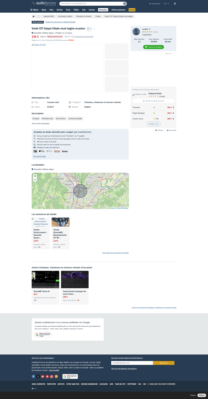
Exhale (98, 16)
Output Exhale (155, 93)
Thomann (136, 107)
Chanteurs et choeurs (83, 16)
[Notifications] (174, 3)
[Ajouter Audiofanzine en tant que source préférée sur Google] (43, 334)
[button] (35, 176)
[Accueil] (33, 16)
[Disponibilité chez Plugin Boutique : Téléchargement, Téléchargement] (157, 113)
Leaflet (112, 208)
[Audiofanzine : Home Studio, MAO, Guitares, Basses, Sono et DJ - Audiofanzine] (44, 3)
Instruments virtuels (65, 16)
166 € (169, 113)
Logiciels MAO (49, 16)
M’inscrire (163, 363)
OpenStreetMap (123, 208)
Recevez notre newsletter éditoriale (127, 358)
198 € (169, 107)
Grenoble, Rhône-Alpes (43, 33)
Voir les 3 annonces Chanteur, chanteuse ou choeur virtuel (154, 307)
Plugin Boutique (139, 113)
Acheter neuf (153, 124)
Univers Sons (138, 119)
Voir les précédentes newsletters (124, 369)
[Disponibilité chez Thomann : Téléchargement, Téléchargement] (157, 107)
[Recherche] (124, 3)
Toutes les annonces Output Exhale (60, 22)
